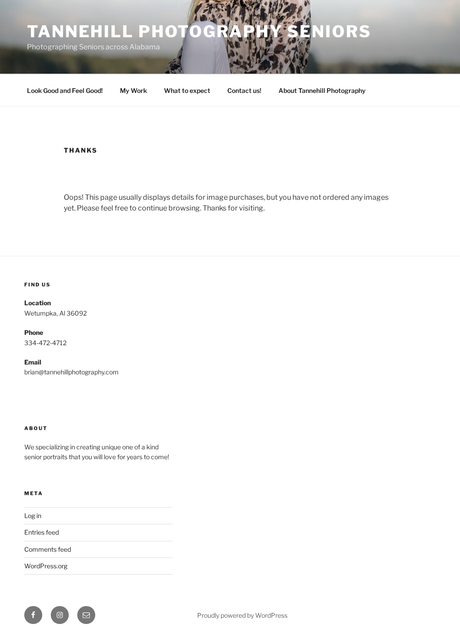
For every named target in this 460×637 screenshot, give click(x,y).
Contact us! (244, 90)
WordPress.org (45, 566)
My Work (133, 90)
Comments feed (47, 549)
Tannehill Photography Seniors (199, 31)
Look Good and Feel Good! (65, 90)
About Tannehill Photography (322, 90)
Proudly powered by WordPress (242, 615)
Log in (32, 515)
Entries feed (41, 532)
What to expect (187, 90)
